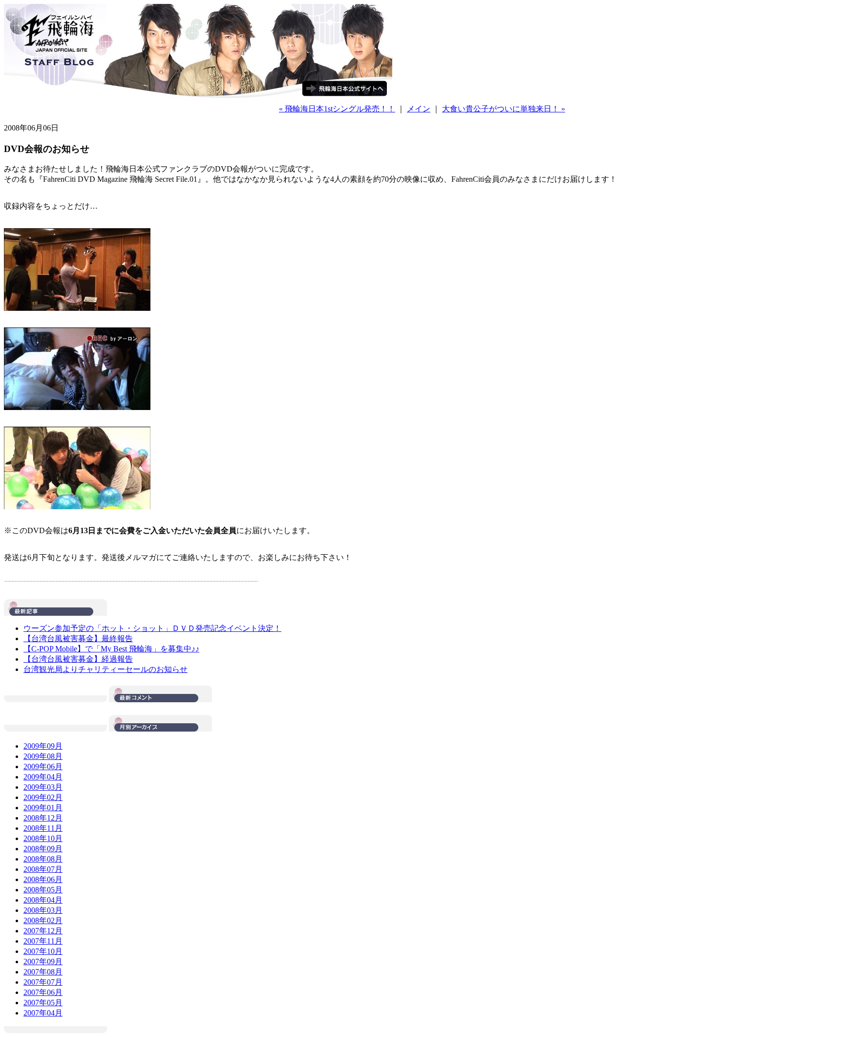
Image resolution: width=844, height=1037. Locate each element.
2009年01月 (43, 807)
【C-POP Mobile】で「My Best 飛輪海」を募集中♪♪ (111, 649)
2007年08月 (43, 972)
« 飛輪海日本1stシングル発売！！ (337, 109)
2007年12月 (43, 931)
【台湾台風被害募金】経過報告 (78, 659)
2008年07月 (43, 869)
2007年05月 (43, 1002)
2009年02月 (43, 797)
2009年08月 (43, 756)
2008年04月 (43, 900)
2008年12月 (43, 818)
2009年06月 (43, 766)
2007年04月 (43, 1013)
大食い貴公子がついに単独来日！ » (503, 109)
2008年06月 (43, 879)
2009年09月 (43, 746)
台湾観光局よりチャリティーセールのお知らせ (105, 669)
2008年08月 (43, 859)
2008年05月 (43, 890)
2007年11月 (43, 941)
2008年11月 (43, 828)
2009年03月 (43, 787)
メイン (418, 109)
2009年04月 (43, 777)
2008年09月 (43, 848)
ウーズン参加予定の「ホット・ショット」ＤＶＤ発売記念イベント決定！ (152, 628)
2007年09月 (43, 961)
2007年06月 (43, 992)
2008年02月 (43, 920)
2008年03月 (43, 910)
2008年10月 (43, 838)
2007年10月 (43, 951)
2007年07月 (43, 982)
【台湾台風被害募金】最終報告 (78, 638)
